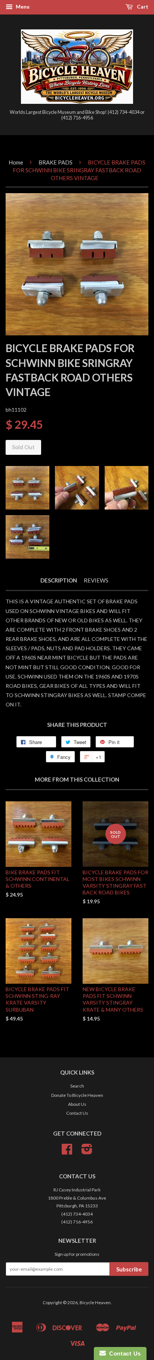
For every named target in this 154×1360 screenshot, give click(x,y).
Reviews (96, 580)
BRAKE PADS (55, 162)
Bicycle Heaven (95, 1302)
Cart (142, 6)
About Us (77, 1104)
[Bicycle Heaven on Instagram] (87, 1152)
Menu (22, 6)
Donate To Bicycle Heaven (77, 1095)
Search (77, 1086)
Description (58, 580)
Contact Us (77, 1113)
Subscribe (129, 1269)
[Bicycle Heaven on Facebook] (67, 1152)
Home (16, 162)
